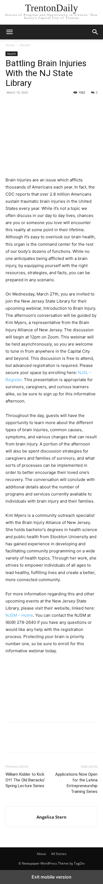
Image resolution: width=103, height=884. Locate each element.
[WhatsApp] (48, 104)
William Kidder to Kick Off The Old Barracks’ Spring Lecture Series (25, 780)
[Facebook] (10, 104)
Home (10, 45)
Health (25, 45)
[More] (62, 104)
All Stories (58, 853)
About (41, 853)
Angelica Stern (51, 817)
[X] (23, 104)
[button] (95, 32)
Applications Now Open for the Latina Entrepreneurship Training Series (76, 783)
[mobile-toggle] (9, 32)
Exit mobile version (51, 877)
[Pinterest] (36, 104)
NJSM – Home (19, 615)
